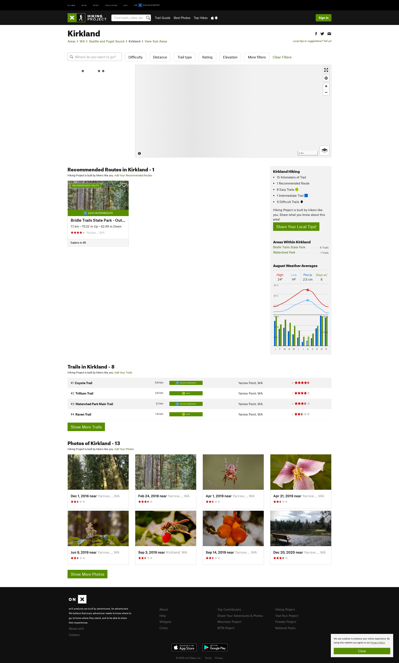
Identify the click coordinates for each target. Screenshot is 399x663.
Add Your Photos (124, 449)
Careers (74, 635)
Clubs (163, 628)
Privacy (219, 657)
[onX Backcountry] (147, 5)
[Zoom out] (326, 92)
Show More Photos (87, 574)
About (163, 609)
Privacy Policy (378, 642)
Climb (71, 5)
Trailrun (111, 5)
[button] (316, 33)
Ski (126, 5)
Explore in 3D (78, 242)
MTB (84, 5)
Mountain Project (229, 621)
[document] (362, 645)
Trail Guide (162, 18)
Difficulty (135, 57)
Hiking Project (285, 609)
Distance (160, 57)
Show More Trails (86, 426)
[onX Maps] (77, 602)
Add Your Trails (123, 372)
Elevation (230, 57)
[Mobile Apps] (214, 18)
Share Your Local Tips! (296, 226)
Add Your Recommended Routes (133, 175)
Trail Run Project (286, 615)
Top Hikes (201, 18)
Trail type (184, 57)
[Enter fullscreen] (326, 70)
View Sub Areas (156, 41)
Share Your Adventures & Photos (240, 615)
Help (162, 615)
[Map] (233, 111)
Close (362, 651)
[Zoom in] (326, 86)
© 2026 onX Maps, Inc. (188, 657)
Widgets (165, 621)
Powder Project (285, 621)
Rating (207, 57)
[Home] (89, 17)
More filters (257, 57)
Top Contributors (229, 609)
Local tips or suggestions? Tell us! (312, 41)
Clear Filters (282, 57)
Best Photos (182, 18)
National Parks (285, 628)
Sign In (324, 18)
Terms (208, 657)
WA (82, 41)
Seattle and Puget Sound (106, 41)
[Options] (324, 150)
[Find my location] (326, 78)
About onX (76, 628)
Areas (71, 41)
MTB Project (225, 628)
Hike (96, 5)
